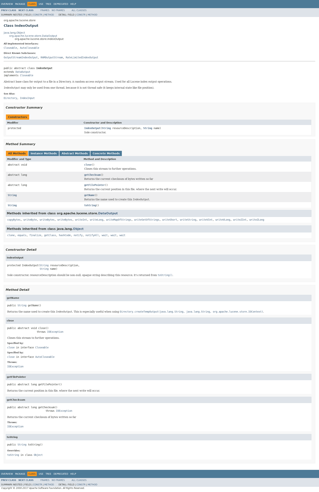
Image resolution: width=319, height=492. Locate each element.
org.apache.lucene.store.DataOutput (33, 35)
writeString (188, 219)
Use (41, 4)
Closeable (10, 47)
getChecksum (92, 174)
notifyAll (92, 235)
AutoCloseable (29, 47)
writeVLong (222, 219)
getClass (50, 235)
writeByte (30, 219)
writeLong (96, 219)
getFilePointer (94, 185)
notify (78, 235)
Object (78, 229)
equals (22, 235)
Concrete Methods (106, 153)
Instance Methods (44, 153)
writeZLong (256, 219)
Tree (48, 4)
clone (11, 235)
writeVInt (205, 219)
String (106, 128)
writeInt (81, 219)
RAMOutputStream (52, 57)
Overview (7, 4)
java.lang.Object (14, 32)
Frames (44, 10)
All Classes (79, 10)
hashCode (65, 235)
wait (105, 235)
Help (73, 4)
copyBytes (13, 219)
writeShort (169, 219)
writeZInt (239, 219)
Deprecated (61, 4)
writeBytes (47, 219)
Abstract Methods (75, 153)
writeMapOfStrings (118, 219)
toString (90, 205)
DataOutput (23, 71)
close (88, 164)
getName (89, 195)
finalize (35, 235)
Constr (37, 14)
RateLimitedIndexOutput (82, 57)
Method (49, 14)
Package (20, 4)
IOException (55, 331)
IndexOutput (92, 128)
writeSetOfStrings (146, 219)
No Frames (58, 10)
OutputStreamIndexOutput (21, 57)
